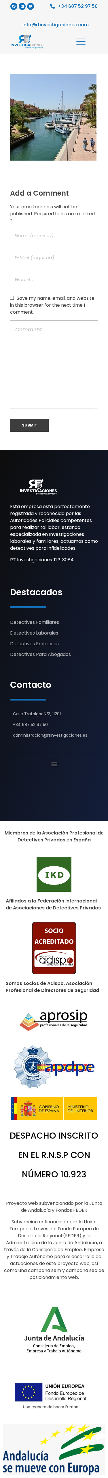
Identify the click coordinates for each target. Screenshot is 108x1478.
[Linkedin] (22, 6)
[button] (54, 764)
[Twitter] (30, 6)
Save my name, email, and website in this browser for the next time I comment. (52, 305)
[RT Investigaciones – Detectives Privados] (38, 487)
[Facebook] (13, 6)
